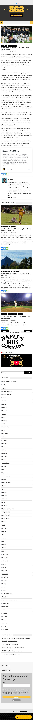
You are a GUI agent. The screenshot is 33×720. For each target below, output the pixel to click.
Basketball (4, 407)
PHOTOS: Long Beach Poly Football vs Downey (13, 651)
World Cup (4, 623)
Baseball (3, 45)
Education (4, 456)
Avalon (4, 397)
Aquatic (4, 388)
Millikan (4, 522)
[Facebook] (2, 174)
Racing (3, 541)
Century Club (5, 427)
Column (4, 437)
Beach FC (4, 411)
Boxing (4, 414)
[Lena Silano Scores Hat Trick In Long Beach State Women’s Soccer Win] (16, 215)
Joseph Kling (13, 320)
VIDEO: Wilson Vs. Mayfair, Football (10, 644)
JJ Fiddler (15, 51)
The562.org (5, 597)
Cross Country (5, 446)
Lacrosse (4, 492)
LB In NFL (4, 505)
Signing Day (5, 557)
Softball (4, 567)
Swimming (4, 587)
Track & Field (15, 271)
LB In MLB (4, 499)
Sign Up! (16, 697)
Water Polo (4, 616)
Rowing (4, 544)
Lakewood (4, 495)
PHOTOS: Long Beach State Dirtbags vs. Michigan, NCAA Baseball (16, 317)
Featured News (5, 463)
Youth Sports (5, 629)
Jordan (3, 489)
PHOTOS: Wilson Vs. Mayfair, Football (10, 654)
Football (4, 466)
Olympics (4, 531)
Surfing (4, 584)
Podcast (4, 538)
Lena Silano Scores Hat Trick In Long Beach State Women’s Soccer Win (16, 230)
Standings (4, 580)
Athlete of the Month (7, 391)
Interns (4, 486)
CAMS (3, 424)
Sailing (3, 551)
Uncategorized (5, 606)
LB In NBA (4, 502)
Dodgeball (4, 453)
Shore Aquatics (5, 554)
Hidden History (5, 476)
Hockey (4, 479)
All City (3, 384)
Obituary (4, 528)
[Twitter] (4, 174)
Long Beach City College (7, 508)
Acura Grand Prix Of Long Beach (9, 381)
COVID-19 (4, 443)
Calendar (4, 420)
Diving (3, 450)
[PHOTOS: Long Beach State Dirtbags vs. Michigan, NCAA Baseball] (16, 302)
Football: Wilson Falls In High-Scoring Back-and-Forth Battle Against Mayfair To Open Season (16, 640)
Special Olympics (6, 570)
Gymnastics (5, 473)
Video (3, 610)
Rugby (3, 548)
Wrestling (4, 626)
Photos (21, 314)
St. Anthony (5, 577)
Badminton (4, 401)
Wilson (4, 619)
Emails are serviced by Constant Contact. (12, 693)
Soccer (14, 226)
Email (4, 682)
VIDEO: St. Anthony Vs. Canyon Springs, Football (13, 647)
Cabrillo (4, 417)
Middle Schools (5, 518)
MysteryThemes (23, 711)
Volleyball (4, 613)
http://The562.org (12, 197)
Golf (3, 469)
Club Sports (5, 433)
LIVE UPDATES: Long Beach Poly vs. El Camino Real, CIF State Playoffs (29, 331)
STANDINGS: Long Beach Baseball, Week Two (6, 331)
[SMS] (7, 174)
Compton (4, 440)
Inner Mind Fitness (6, 482)
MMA (3, 525)
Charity (4, 430)
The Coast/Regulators (7, 593)
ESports (4, 459)
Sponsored (5, 574)
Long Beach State (12, 45)
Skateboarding (5, 561)
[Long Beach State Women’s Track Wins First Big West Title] (16, 259)
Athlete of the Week (7, 394)
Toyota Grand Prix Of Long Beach (9, 600)
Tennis (3, 590)
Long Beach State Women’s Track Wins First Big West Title (15, 274)
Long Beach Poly (6, 512)
